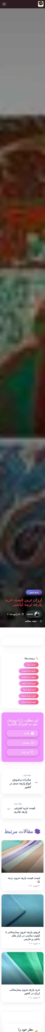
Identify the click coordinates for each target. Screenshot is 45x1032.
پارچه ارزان (31, 665)
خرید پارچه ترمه (29, 689)
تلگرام (27, 733)
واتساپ (26, 743)
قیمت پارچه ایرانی (28, 702)
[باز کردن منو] (4, 4)
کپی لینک (26, 752)
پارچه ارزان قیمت (29, 671)
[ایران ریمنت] (41, 4)
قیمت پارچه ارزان (29, 696)
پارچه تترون (34, 592)
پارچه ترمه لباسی (29, 677)
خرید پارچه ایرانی (29, 683)
